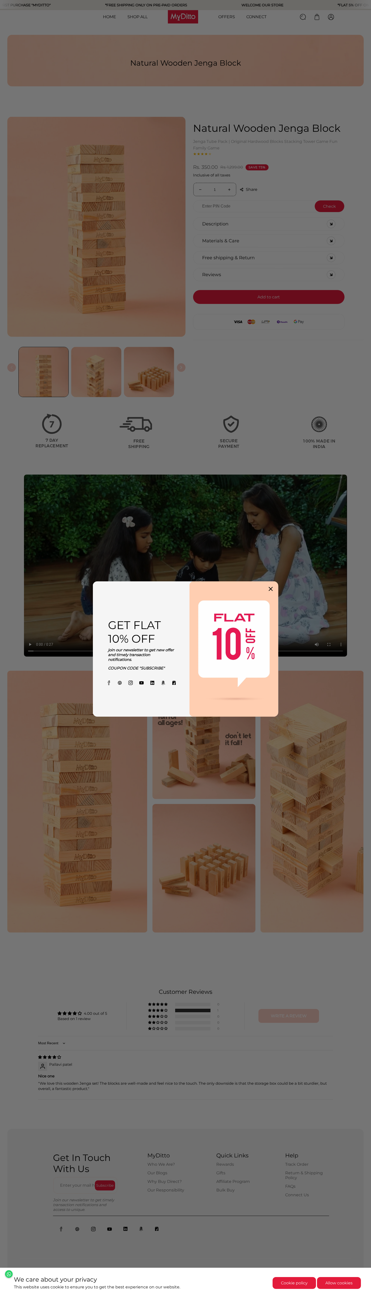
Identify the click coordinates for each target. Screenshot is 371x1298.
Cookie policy (294, 1283)
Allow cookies (339, 1283)
